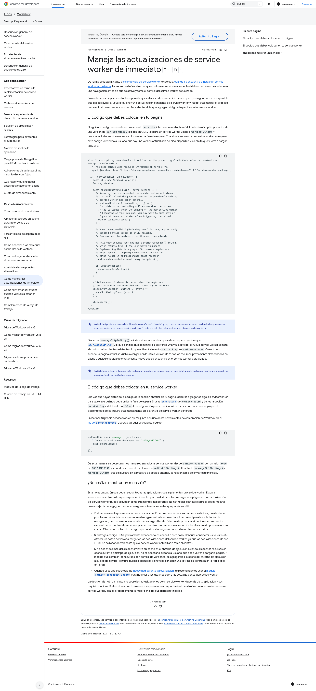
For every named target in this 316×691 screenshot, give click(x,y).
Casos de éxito (84, 3)
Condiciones (54, 684)
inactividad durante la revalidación (153, 570)
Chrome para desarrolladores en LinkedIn (248, 665)
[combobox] (246, 4)
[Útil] (220, 49)
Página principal (96, 49)
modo (102, 422)
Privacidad (69, 684)
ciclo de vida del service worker (142, 81)
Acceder (307, 3)
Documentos (58, 3)
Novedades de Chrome (123, 3)
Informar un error (57, 654)
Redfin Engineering (124, 374)
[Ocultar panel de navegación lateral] (39, 685)
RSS (229, 670)
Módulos (37, 21)
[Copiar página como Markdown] (176, 70)
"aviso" (148, 324)
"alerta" (158, 324)
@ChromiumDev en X (238, 654)
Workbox (23, 14)
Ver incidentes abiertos (60, 659)
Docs (8, 14)
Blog (101, 3)
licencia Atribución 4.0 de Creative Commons (182, 619)
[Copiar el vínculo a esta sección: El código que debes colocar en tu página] (165, 118)
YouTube (231, 659)
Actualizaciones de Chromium (153, 654)
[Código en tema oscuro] (220, 156)
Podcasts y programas (148, 670)
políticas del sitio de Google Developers (183, 623)
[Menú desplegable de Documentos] (69, 4)
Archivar (141, 665)
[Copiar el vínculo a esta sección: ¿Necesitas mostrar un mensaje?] (149, 483)
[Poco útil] (225, 49)
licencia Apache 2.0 (109, 623)
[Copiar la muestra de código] (225, 156)
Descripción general (15, 21)
